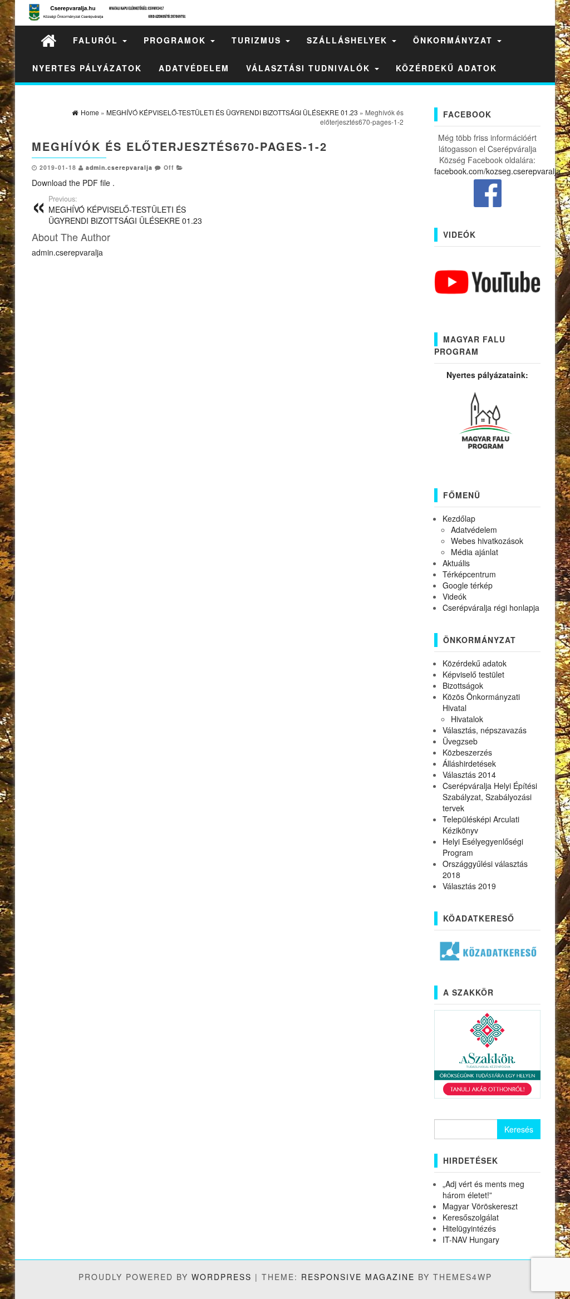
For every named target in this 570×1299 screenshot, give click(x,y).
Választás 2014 (469, 774)
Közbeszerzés (467, 752)
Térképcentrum (469, 574)
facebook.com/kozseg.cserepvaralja (497, 171)
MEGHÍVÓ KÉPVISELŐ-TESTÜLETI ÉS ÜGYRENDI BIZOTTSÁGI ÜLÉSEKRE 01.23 (125, 210)
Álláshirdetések (469, 763)
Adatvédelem (194, 67)
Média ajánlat (474, 551)
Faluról (97, 40)
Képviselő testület (473, 674)
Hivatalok (467, 718)
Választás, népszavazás (485, 730)
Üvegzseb (460, 741)
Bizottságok (463, 685)
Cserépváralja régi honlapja (491, 607)
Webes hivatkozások (487, 540)
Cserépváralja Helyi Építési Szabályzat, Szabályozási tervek (490, 796)
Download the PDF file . (73, 182)
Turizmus (258, 40)
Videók (454, 596)
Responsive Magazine (358, 1276)
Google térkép (468, 585)
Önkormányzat (454, 40)
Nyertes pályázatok (87, 67)
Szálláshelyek (349, 40)
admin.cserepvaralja (119, 167)
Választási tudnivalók (310, 67)
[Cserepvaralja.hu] (48, 40)
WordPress (221, 1276)
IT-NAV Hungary (471, 1239)
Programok (176, 40)
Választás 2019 (469, 885)
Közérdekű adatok (446, 67)
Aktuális (456, 562)
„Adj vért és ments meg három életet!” (483, 1189)
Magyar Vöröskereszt (480, 1206)
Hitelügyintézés (469, 1228)
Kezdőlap (459, 518)
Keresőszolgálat (471, 1217)
